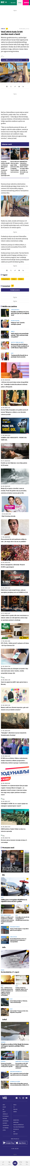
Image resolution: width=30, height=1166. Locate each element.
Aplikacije (16, 1129)
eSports (5, 1123)
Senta (21, 279)
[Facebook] (16, 1098)
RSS (14, 1131)
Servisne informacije (16, 1071)
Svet (12, 353)
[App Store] (21, 1143)
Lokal (4, 1130)
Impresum (15, 1122)
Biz (3, 1109)
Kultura (5, 1118)
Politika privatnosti (18, 1127)
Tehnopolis (6, 1125)
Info (4, 1104)
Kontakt (15, 1134)
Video (14, 1104)
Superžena (5, 1121)
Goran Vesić (6, 279)
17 (7, 320)
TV (14, 1107)
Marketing (16, 1120)
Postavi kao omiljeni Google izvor (12, 60)
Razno (2, 970)
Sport (4, 1107)
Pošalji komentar (15, 290)
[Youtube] (26, 1098)
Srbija (3, 28)
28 (7, 310)
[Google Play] (9, 1143)
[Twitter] (20, 1098)
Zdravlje (5, 1114)
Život (4, 1111)
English (15, 1109)
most (14, 279)
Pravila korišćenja (18, 1124)
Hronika (3, 1042)
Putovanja (5, 1116)
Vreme (15, 1111)
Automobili (6, 1127)
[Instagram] (23, 1098)
